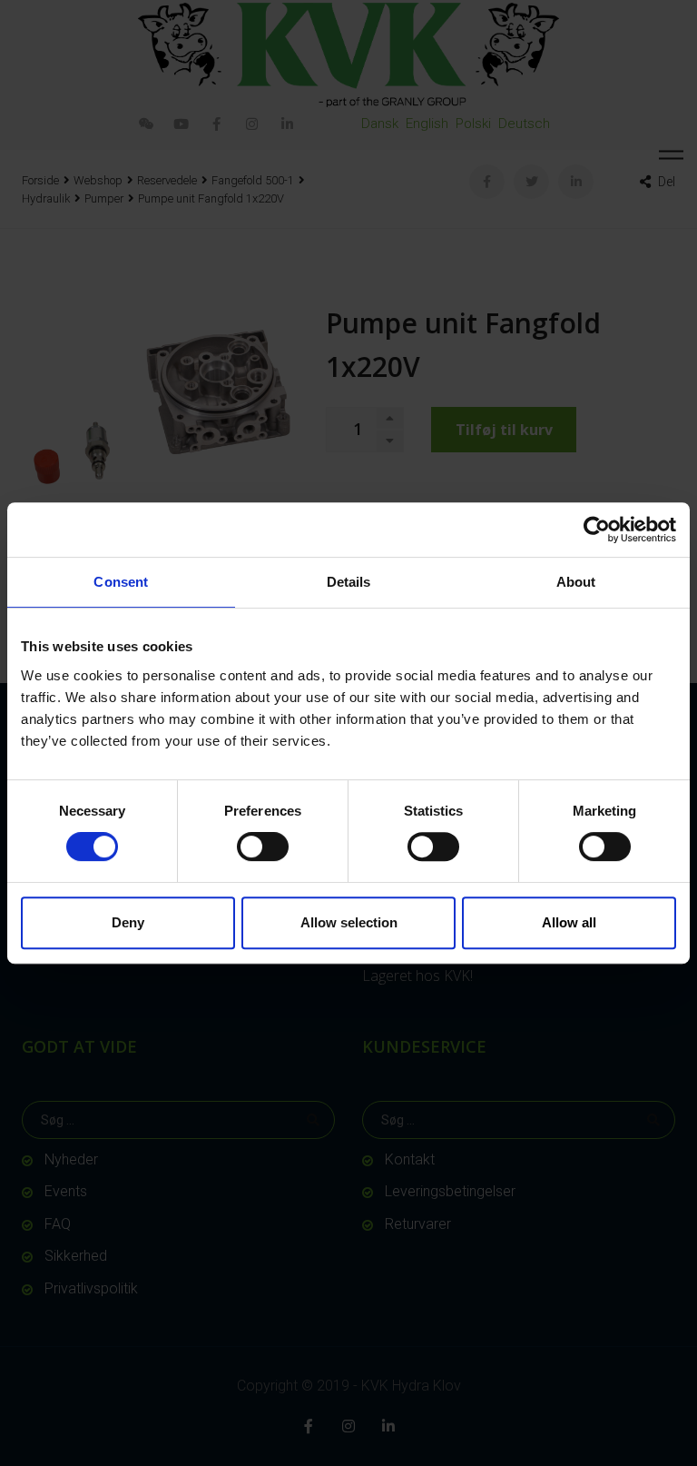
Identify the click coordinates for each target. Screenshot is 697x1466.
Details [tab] (349, 581)
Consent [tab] (120, 581)
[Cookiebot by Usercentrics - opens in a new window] (596, 529)
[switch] (263, 846)
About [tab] (576, 581)
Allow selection (349, 922)
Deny (128, 922)
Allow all (569, 922)
